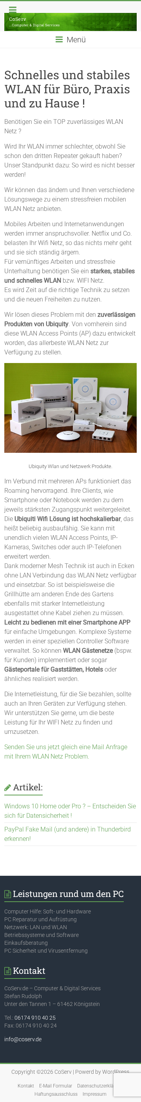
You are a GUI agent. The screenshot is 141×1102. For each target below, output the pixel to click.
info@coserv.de (23, 1039)
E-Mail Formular (55, 1086)
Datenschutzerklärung (100, 1086)
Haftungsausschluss (56, 1094)
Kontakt (26, 1086)
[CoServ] (70, 22)
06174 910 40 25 (35, 1018)
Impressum (95, 1094)
